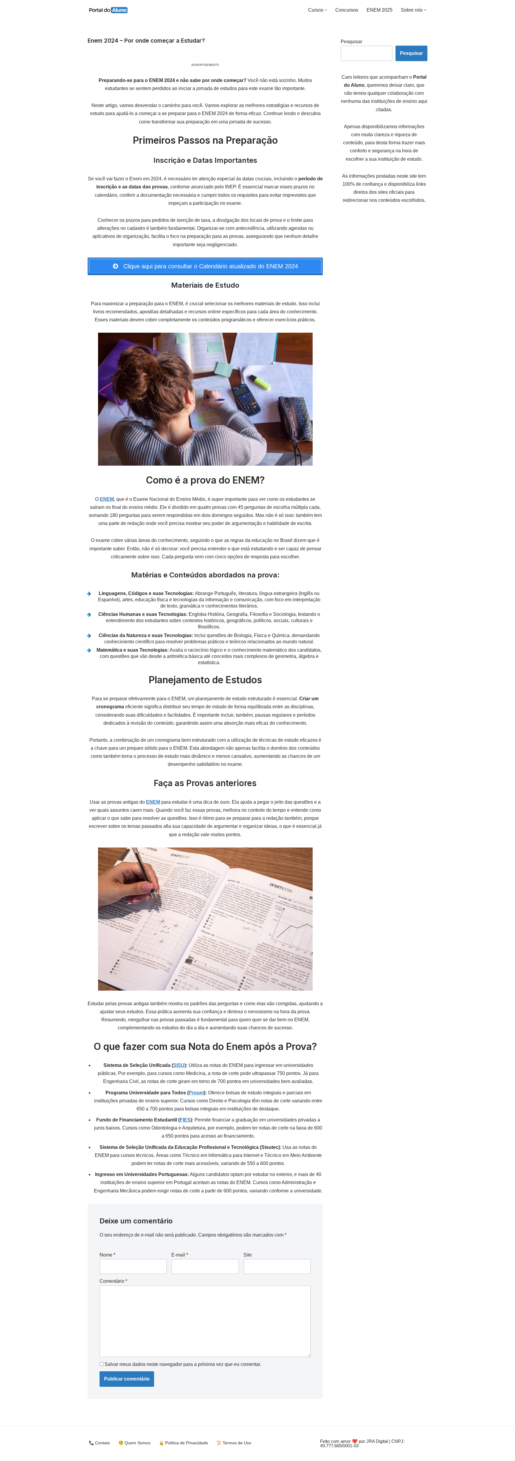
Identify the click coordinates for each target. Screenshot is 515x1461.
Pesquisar (351, 41)
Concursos (346, 10)
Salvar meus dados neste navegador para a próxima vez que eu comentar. (183, 1364)
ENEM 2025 (380, 10)
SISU (178, 1065)
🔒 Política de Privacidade (183, 1442)
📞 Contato (99, 1442)
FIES (185, 1119)
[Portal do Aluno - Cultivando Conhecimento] (108, 9)
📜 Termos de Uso (233, 1442)
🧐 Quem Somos (134, 1442)
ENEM (107, 499)
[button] (326, 10)
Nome (107, 1254)
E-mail (179, 1254)
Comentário (113, 1281)
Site (247, 1254)
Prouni (196, 1092)
